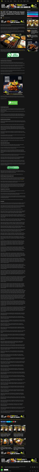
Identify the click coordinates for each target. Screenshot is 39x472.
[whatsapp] (37, 467)
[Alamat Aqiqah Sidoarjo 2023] (32, 23)
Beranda (2, 10)
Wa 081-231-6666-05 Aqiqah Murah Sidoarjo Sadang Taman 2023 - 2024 (19, 448)
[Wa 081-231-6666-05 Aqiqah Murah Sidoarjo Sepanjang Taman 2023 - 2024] (29, 36)
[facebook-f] (30, 467)
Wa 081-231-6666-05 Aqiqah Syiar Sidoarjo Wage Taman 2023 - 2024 (6, 448)
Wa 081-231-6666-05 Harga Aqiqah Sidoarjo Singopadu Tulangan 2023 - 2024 (6, 435)
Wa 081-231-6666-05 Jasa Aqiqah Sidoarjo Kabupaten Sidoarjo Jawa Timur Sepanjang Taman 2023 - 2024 (34, 32)
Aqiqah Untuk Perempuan (6, 10)
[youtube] (34, 467)
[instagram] (36, 467)
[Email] (15, 421)
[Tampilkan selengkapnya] (17, 421)
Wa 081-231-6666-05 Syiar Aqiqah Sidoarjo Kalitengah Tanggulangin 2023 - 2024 (18, 435)
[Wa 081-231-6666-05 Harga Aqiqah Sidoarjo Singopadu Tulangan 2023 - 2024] (6, 428)
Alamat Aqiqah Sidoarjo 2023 (32, 28)
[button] (37, 1)
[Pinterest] (13, 421)
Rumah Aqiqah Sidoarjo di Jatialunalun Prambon (15, 419)
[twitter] (32, 467)
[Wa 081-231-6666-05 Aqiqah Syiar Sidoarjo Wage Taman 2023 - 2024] (6, 441)
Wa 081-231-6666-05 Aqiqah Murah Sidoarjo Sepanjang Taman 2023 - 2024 (34, 36)
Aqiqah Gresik (21, 50)
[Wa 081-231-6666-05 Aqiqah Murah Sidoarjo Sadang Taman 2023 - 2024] (19, 441)
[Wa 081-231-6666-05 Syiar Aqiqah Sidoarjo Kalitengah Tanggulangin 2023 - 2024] (19, 428)
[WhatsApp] (12, 421)
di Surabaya (21, 179)
